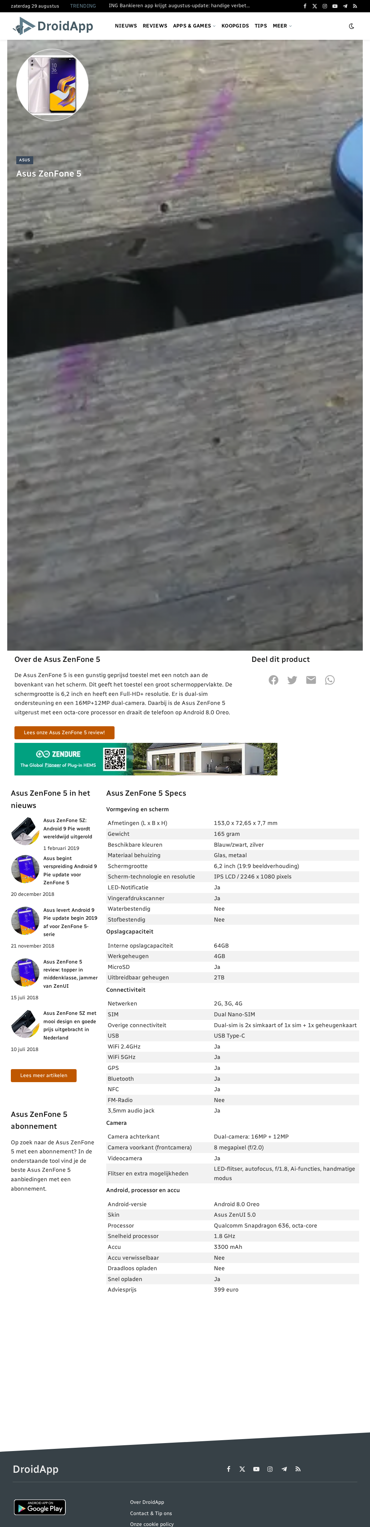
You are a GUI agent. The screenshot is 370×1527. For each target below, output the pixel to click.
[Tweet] (292, 684)
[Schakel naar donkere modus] (351, 26)
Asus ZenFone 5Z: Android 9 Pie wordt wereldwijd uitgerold (67, 828)
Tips (261, 26)
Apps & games (192, 26)
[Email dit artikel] (311, 684)
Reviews (155, 26)
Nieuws (126, 26)
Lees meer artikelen (43, 1075)
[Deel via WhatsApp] (330, 684)
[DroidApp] (55, 26)
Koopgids (235, 26)
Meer (280, 26)
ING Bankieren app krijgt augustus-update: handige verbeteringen (181, 6)
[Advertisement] (232, 1353)
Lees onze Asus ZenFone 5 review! (64, 733)
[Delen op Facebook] (273, 684)
